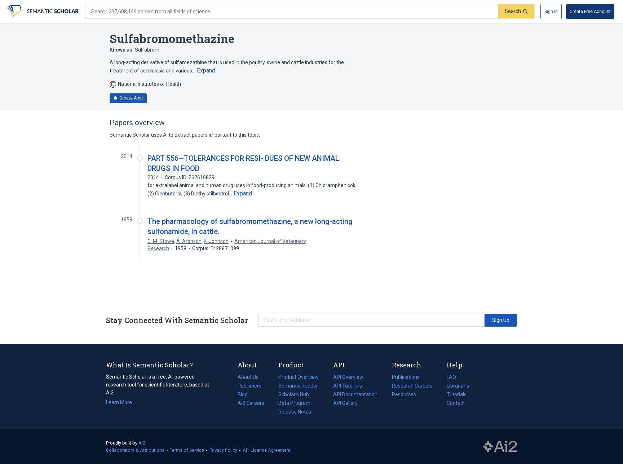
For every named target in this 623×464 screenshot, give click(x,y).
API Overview (348, 377)
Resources (404, 395)
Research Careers (412, 386)
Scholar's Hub (293, 394)
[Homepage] (42, 11)
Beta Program (294, 403)
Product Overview (298, 377)
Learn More (119, 402)
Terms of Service (187, 450)
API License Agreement (267, 450)
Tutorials (457, 394)
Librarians (458, 386)
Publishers (249, 386)
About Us (248, 377)
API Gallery (345, 403)
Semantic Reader (298, 386)
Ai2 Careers (251, 403)
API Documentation (355, 395)
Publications (406, 377)
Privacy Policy (223, 450)
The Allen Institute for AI (500, 447)
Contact (456, 403)
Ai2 (141, 443)
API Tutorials (347, 386)
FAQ (451, 377)
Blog (245, 395)
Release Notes (294, 412)
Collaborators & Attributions (135, 450)
